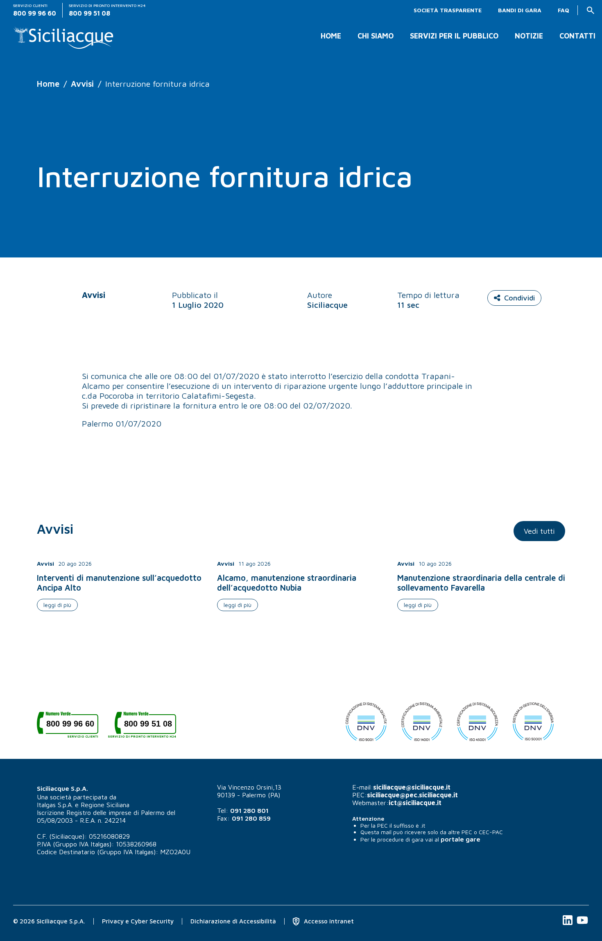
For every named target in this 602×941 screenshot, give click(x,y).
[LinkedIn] (568, 924)
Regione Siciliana (105, 804)
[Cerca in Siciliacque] (590, 10)
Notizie (529, 36)
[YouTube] (582, 924)
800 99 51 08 (145, 726)
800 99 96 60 (72, 726)
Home (331, 36)
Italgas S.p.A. (55, 804)
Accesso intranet (328, 921)
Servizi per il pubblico (454, 36)
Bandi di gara (519, 10)
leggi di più (57, 604)
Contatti (577, 36)
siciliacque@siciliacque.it (411, 787)
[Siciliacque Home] (63, 34)
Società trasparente (448, 10)
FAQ (563, 10)
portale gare (460, 839)
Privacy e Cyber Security (138, 921)
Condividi (519, 297)
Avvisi (82, 83)
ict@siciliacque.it (415, 802)
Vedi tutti (539, 531)
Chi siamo (376, 36)
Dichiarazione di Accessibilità (233, 921)
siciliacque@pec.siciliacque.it (412, 795)
